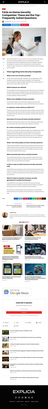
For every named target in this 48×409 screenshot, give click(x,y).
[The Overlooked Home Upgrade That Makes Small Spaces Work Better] (12, 230)
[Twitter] (3, 65)
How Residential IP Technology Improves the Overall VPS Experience (34, 257)
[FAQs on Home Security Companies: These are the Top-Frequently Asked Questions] (24, 42)
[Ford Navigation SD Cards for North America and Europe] (12, 269)
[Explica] (24, 2)
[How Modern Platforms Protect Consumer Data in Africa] (35, 230)
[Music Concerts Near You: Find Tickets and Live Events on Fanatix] (5, 372)
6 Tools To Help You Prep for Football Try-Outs (21, 330)
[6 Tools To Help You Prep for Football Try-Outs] (5, 332)
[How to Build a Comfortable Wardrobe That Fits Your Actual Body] (5, 339)
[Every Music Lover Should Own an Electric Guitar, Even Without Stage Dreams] (5, 365)
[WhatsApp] (3, 75)
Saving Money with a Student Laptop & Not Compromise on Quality (35, 206)
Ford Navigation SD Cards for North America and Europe (11, 277)
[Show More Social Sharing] (30, 25)
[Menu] (3, 2)
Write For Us (20, 401)
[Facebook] (3, 62)
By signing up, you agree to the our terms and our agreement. (24, 315)
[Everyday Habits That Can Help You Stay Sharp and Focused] (5, 379)
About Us (27, 401)
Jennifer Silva (8, 21)
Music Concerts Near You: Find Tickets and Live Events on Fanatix (25, 370)
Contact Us (12, 401)
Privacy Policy (31, 315)
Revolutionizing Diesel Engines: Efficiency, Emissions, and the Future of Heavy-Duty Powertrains (35, 278)
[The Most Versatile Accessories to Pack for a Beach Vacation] (5, 345)
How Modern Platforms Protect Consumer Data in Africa (33, 238)
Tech (6, 5)
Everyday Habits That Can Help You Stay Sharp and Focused (24, 377)
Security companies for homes (25, 59)
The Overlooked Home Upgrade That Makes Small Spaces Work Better (12, 238)
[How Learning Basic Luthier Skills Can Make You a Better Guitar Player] (5, 359)
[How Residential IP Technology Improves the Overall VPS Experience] (35, 249)
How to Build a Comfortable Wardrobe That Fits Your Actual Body (25, 337)
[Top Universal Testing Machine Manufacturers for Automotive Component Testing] (12, 249)
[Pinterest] (3, 68)
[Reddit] (3, 72)
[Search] (44, 2)
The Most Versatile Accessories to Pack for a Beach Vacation (24, 344)
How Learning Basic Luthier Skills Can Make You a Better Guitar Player (26, 357)
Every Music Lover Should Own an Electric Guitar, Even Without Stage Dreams (26, 365)
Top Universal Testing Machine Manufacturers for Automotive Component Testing (10, 258)
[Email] (3, 78)
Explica (3, 5)
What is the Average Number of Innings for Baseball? (14, 206)
